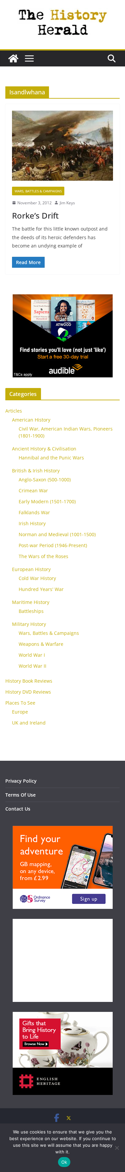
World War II (32, 666)
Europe (20, 712)
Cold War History (37, 578)
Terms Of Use (20, 795)
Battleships (31, 611)
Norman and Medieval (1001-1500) (57, 534)
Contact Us (17, 809)
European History (31, 569)
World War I (32, 655)
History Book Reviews (28, 681)
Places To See (20, 703)
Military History (29, 624)
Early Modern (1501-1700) (47, 501)
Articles (13, 411)
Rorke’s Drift (35, 215)
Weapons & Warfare (41, 644)
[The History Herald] (13, 58)
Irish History (32, 523)
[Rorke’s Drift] (62, 148)
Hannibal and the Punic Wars (51, 457)
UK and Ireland (29, 723)
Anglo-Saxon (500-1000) (45, 479)
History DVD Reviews (28, 692)
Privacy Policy (21, 781)
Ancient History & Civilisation (44, 448)
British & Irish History (36, 470)
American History (31, 420)
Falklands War (34, 512)
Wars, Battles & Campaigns (38, 191)
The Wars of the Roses (43, 556)
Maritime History (30, 602)
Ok (64, 1162)
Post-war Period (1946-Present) (53, 545)
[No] (116, 1147)
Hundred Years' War (41, 589)
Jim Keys (67, 203)
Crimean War (33, 490)
